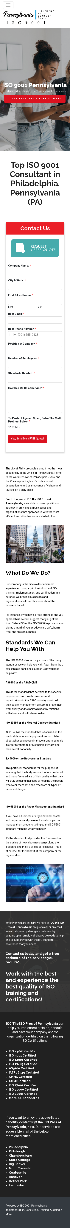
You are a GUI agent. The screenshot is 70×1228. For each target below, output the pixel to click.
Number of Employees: (23, 358)
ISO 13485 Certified (23, 1064)
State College (19, 1160)
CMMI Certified (20, 1081)
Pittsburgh (17, 1151)
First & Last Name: (20, 295)
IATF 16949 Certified (24, 1072)
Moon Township (20, 1168)
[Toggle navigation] (8, 5)
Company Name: (19, 265)
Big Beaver (17, 1164)
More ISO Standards (24, 1098)
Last (39, 307)
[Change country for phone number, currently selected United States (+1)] (12, 334)
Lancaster (17, 1185)
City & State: (17, 280)
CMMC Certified (20, 1077)
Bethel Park (18, 1181)
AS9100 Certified (21, 1068)
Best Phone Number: (22, 328)
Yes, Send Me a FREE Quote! (27, 438)
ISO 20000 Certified (23, 1089)
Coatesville (17, 1172)
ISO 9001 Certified (22, 1055)
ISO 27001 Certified (23, 1085)
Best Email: (16, 313)
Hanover (15, 1177)
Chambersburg (20, 1155)
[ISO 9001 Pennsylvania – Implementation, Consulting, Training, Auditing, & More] (28, 17)
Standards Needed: (21, 373)
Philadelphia (18, 1147)
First (10, 307)
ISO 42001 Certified (23, 1094)
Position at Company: (22, 343)
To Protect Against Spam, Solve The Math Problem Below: (34, 420)
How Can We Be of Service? (26, 388)
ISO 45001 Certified (23, 1051)
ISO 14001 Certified (23, 1060)
